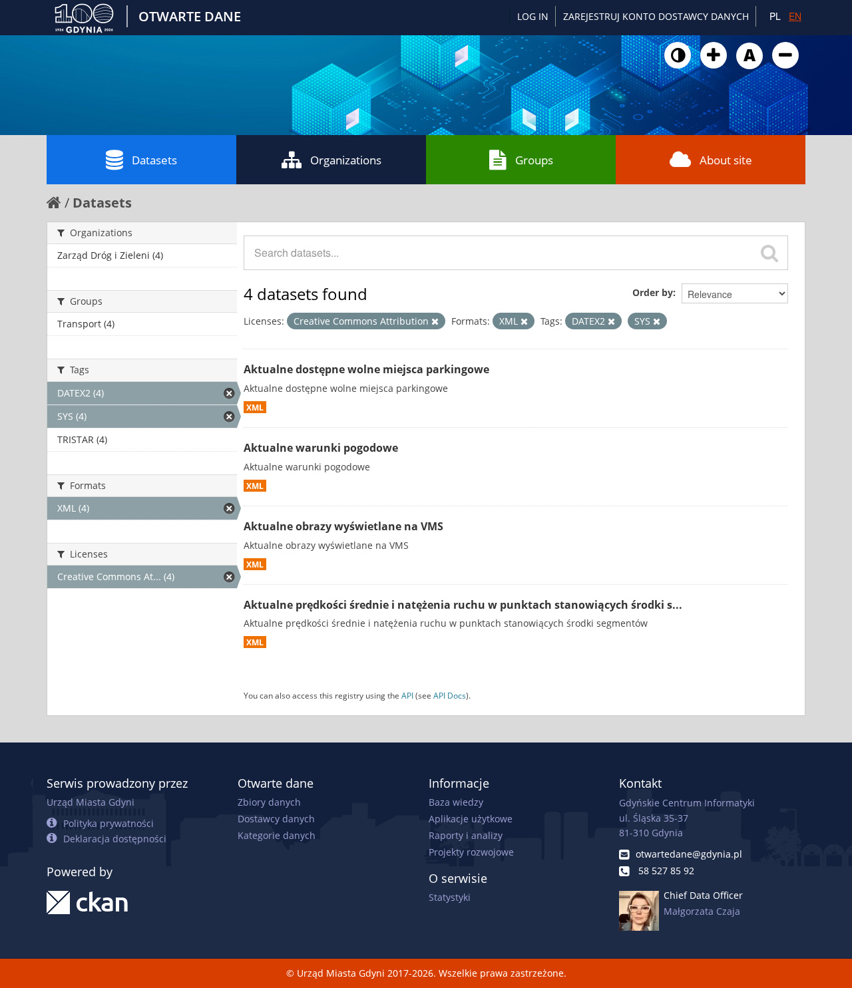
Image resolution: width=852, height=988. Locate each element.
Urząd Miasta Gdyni (90, 802)
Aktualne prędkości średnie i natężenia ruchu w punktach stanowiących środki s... (463, 604)
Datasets (154, 160)
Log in (532, 16)
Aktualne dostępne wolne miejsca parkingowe (366, 369)
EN (795, 16)
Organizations (345, 160)
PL (775, 16)
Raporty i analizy (466, 835)
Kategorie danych (277, 835)
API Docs (449, 695)
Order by (652, 292)
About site (726, 160)
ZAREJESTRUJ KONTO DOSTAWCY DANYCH (656, 16)
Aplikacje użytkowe (471, 818)
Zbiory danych (269, 802)
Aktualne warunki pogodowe (321, 447)
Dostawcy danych (276, 818)
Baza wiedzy (456, 802)
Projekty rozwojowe (471, 852)
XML (255, 407)
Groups (534, 160)
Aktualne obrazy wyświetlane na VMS (343, 526)
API (407, 695)
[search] (769, 253)
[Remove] (435, 321)
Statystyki (450, 897)
